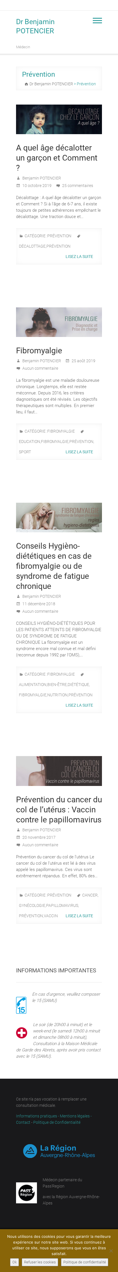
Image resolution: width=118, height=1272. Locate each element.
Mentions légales (75, 1116)
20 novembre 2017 (38, 837)
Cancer (90, 895)
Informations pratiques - (38, 1116)
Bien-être (57, 684)
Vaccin (51, 915)
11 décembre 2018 (38, 604)
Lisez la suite (80, 256)
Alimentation (32, 684)
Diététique (78, 684)
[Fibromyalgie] (59, 322)
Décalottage (32, 246)
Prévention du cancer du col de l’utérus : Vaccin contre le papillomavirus (59, 809)
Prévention (59, 236)
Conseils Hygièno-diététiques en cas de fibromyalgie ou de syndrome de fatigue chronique (54, 566)
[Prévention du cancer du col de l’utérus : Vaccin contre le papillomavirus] (59, 771)
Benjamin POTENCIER (41, 178)
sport (25, 452)
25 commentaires (77, 185)
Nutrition (57, 695)
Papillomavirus (62, 905)
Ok (14, 1262)
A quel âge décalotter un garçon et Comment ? (56, 158)
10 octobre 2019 (36, 185)
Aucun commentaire (40, 368)
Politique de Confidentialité (56, 1122)
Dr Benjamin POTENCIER (35, 26)
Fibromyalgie (39, 350)
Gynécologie (32, 905)
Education (29, 441)
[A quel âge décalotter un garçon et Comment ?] (59, 119)
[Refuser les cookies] (111, 1251)
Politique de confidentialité (84, 1262)
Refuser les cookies (40, 1262)
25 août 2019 (83, 361)
